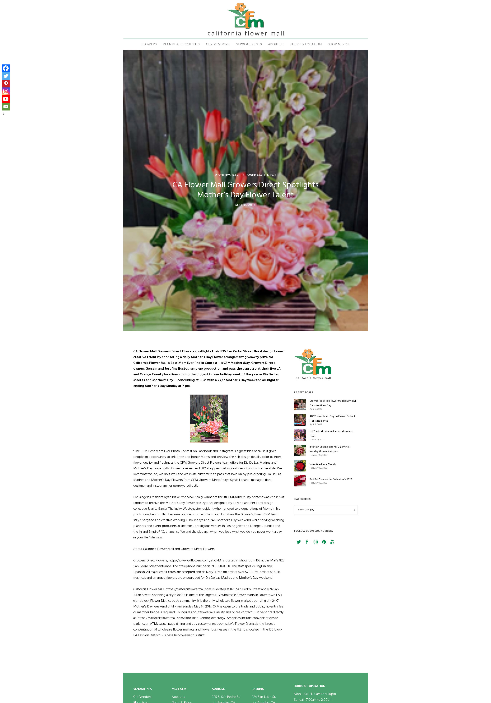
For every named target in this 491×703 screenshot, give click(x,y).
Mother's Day (227, 175)
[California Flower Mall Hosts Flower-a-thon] (300, 435)
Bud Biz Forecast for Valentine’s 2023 (331, 479)
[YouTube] (332, 541)
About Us (178, 697)
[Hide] (3, 114)
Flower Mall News (259, 175)
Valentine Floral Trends (323, 464)
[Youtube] (6, 99)
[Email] (6, 106)
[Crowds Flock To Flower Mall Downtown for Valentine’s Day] (300, 404)
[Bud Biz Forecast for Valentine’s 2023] (300, 480)
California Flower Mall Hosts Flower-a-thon (331, 433)
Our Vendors (142, 697)
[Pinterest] (6, 83)
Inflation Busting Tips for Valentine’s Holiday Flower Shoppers (330, 449)
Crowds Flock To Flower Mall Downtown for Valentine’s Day (333, 403)
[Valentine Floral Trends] (300, 465)
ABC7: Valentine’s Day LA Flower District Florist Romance (332, 418)
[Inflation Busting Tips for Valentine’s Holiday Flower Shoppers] (300, 451)
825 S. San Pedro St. (226, 697)
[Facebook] (6, 68)
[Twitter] (6, 76)
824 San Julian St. (264, 697)
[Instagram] (6, 91)
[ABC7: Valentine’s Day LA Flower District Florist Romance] (300, 420)
